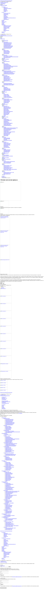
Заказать (2, 584)
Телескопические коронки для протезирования (12, 438)
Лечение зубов (4, 481)
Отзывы (3, 20)
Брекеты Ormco (6, 114)
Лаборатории (6, 7)
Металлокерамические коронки (10, 439)
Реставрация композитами (7, 125)
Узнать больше (2, 565)
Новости (3, 22)
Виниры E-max (8, 457)
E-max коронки (6, 63)
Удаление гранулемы (7, 101)
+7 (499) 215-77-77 (3, 394)
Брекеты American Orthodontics (8, 111)
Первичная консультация (7, 25)
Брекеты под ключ (6, 471)
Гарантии (5, 28)
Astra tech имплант (6, 53)
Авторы (5, 11)
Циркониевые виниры (7, 89)
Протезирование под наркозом (10, 515)
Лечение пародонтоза (7, 144)
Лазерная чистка (8, 494)
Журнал (3, 550)
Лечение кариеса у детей (9, 523)
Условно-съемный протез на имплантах (9, 71)
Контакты (3, 32)
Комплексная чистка (9, 497)
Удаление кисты (6, 102)
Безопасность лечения (7, 26)
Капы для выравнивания (7, 162)
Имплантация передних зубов (8, 46)
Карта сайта (4, 408)
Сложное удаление (6, 95)
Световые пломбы (6, 120)
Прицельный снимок (7, 138)
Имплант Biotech (6, 50)
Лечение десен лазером (7, 143)
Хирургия (5, 18)
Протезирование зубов (5, 403)
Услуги (3, 12)
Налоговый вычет (6, 30)
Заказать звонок (2, 3)
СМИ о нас (5, 9)
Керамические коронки (7, 67)
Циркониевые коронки (7, 68)
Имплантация (4, 417)
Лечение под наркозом (5, 155)
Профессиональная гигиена (6, 401)
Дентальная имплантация (7, 44)
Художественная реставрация (8, 123)
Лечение (5, 15)
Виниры (3, 86)
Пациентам (3, 24)
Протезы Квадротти (7, 80)
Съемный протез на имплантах (8, 72)
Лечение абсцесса (8, 469)
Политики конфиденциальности (17, 576)
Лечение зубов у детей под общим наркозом (10, 169)
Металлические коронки (7, 65)
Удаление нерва (6, 94)
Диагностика (4, 137)
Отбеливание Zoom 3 (7, 151)
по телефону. (20, 413)
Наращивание (6, 121)
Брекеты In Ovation (6, 113)
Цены (3, 406)
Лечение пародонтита (9, 506)
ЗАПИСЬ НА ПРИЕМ (3, 5)
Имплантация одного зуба (7, 43)
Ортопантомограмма (9, 500)
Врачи (3, 405)
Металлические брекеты (7, 107)
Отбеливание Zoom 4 (7, 150)
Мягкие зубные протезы (7, 77)
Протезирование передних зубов (8, 84)
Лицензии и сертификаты (7, 8)
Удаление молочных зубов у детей (9, 172)
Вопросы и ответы (6, 27)
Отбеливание (4, 399)
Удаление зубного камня (7, 132)
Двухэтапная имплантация (8, 42)
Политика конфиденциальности (5, 395)
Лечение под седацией (5, 157)
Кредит (5, 29)
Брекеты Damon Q (6, 109)
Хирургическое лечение (7, 466)
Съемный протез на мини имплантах (9, 73)
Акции (3, 23)
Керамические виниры (7, 90)
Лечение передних (6, 122)
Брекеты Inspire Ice (6, 110)
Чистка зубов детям (6, 166)
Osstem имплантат (6, 52)
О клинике (3, 404)
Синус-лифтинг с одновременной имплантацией (11, 56)
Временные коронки (7, 69)
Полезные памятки (6, 554)
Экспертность (6, 10)
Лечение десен (6, 503)
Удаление (3, 93)
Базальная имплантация (9, 424)
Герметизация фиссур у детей (8, 167)
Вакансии (5, 535)
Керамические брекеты (7, 108)
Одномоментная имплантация (8, 45)
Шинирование (6, 145)
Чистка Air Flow (8, 498)
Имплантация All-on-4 (7, 57)
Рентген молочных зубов (7, 168)
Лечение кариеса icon (7, 124)
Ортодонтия (5, 16)
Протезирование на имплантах (6, 70)
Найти (9, 566)
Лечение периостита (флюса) (8, 99)
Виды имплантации (7, 418)
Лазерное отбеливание (7, 149)
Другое (5, 539)
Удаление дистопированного (8, 97)
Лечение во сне (6, 14)
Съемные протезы (4, 75)
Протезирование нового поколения (11, 454)
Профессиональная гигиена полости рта (10, 17)
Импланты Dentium (6, 51)
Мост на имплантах (7, 61)
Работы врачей (4, 21)
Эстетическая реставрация (9, 484)
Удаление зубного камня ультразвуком (9, 131)
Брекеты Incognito (8, 478)
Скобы (5, 115)
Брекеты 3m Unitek (6, 106)
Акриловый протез (6, 76)
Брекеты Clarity (8, 474)
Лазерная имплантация (9, 421)
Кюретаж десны (6, 142)
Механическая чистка (7, 133)
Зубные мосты (4, 60)
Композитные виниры (7, 88)
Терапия (3, 164)
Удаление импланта (7, 100)
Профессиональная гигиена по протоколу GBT (11, 127)
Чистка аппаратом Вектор (7, 129)
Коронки (5, 435)
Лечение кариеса (6, 119)
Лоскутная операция (7, 147)
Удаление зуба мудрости (7, 96)
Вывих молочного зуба (7, 173)
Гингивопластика (6, 146)
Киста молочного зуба (9, 529)
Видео (5, 557)
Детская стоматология (7, 13)
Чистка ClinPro (6, 135)
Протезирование (6, 19)
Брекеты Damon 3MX (7, 112)
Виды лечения (4, 118)
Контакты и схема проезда (4, 2)
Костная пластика (4, 55)
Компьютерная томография (8, 140)
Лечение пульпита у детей (7, 165)
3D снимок (5, 139)
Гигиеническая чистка (7, 130)
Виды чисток (6, 490)
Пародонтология (4, 398)
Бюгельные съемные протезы (8, 79)
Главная (3, 176)
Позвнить (2, 287)
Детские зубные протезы (9, 526)
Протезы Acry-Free (8, 448)
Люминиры (5, 87)
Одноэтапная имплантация (8, 47)
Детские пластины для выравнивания (9, 161)
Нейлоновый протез (7, 78)
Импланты (3, 49)
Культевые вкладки (6, 64)
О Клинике (3, 532)
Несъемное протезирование (8, 83)
